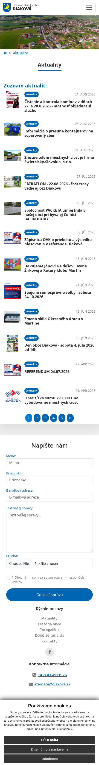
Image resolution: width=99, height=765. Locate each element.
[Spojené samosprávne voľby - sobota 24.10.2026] (12, 290)
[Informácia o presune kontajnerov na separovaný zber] (12, 129)
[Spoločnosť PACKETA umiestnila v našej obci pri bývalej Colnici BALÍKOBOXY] (12, 210)
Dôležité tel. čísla (49, 635)
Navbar (11, 7)
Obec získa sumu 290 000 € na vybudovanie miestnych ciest (51, 400)
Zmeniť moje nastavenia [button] (49, 749)
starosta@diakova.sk (52, 684)
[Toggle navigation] (89, 7)
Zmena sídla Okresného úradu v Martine (53, 321)
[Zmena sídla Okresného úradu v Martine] (12, 316)
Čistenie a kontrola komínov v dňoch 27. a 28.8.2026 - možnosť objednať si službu (58, 106)
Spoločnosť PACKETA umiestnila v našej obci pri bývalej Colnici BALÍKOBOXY (54, 214)
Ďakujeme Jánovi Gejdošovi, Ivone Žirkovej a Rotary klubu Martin (55, 268)
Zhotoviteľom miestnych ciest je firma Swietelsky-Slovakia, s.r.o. (59, 159)
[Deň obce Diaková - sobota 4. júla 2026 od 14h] (12, 343)
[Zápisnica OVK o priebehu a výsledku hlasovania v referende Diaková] (12, 237)
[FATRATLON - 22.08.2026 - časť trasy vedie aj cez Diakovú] (12, 182)
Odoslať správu (49, 594)
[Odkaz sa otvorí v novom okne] (49, 652)
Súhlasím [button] (49, 740)
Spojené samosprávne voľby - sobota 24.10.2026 (57, 294)
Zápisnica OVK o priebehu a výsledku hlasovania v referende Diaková (58, 242)
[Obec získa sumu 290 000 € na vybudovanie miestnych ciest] (12, 396)
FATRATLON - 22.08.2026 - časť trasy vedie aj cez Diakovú (56, 186)
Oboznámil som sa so (48, 579)
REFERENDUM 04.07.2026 (47, 371)
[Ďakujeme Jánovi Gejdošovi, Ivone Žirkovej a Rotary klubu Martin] (12, 264)
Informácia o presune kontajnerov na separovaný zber (58, 133)
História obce (49, 624)
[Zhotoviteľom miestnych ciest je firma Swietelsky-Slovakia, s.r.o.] (12, 155)
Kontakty (49, 641)
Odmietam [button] (49, 759)
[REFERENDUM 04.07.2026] (12, 369)
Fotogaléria (50, 630)
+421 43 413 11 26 (52, 675)
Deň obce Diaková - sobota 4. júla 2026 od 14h (59, 347)
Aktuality (20, 53)
